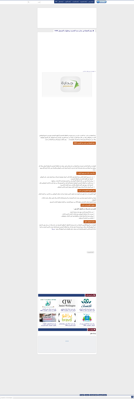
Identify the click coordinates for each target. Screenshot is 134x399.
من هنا (53, 229)
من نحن (87, 395)
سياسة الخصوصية (102, 395)
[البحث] (28, 2)
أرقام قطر (61, 1)
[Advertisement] (67, 18)
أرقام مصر (90, 1)
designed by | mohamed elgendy (6, 397)
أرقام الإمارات (75, 1)
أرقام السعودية (83, 1)
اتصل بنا (82, 395)
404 (56, 1)
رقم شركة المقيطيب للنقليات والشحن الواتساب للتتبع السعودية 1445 (48, 325)
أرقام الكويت (68, 1)
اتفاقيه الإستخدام (93, 395)
